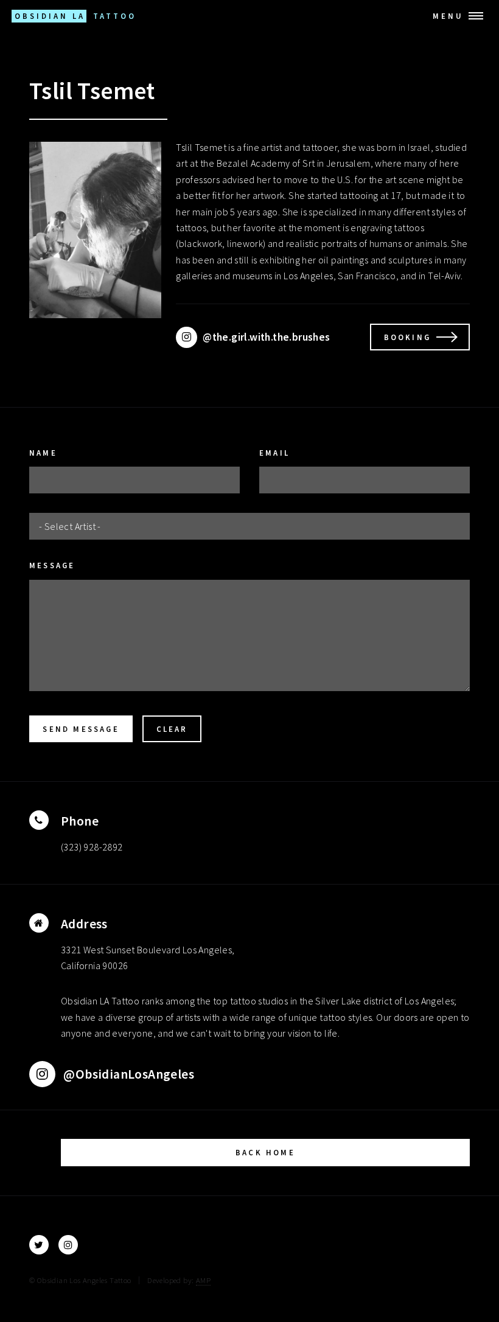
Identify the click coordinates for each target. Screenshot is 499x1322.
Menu (448, 16)
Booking (407, 337)
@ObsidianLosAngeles (124, 1074)
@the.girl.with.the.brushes (263, 337)
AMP (203, 1280)
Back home (265, 1152)
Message (52, 565)
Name (43, 452)
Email (274, 452)
